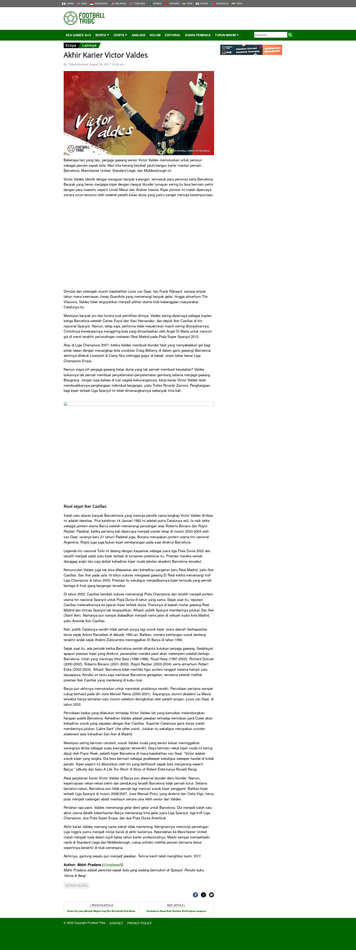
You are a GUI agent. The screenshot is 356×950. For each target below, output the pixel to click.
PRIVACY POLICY (139, 923)
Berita (100, 35)
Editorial (173, 35)
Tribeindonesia (78, 64)
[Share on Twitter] (203, 895)
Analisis (138, 35)
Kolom (155, 35)
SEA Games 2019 (78, 35)
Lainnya (89, 45)
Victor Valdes (76, 885)
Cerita (119, 35)
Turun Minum (225, 35)
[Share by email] (211, 895)
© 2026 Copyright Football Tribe (84, 922)
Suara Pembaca (198, 35)
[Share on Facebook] (195, 895)
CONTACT (116, 923)
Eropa (71, 45)
